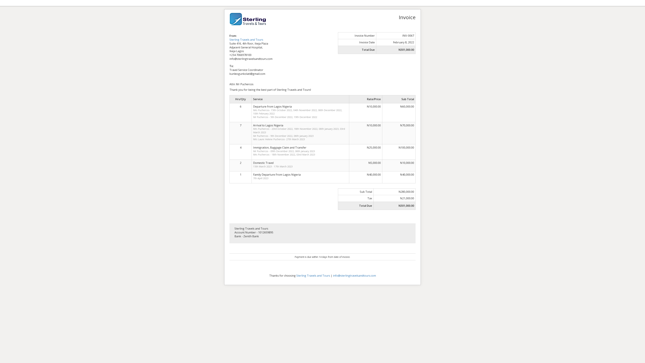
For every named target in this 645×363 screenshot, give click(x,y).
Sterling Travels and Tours (246, 40)
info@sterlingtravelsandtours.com (354, 275)
